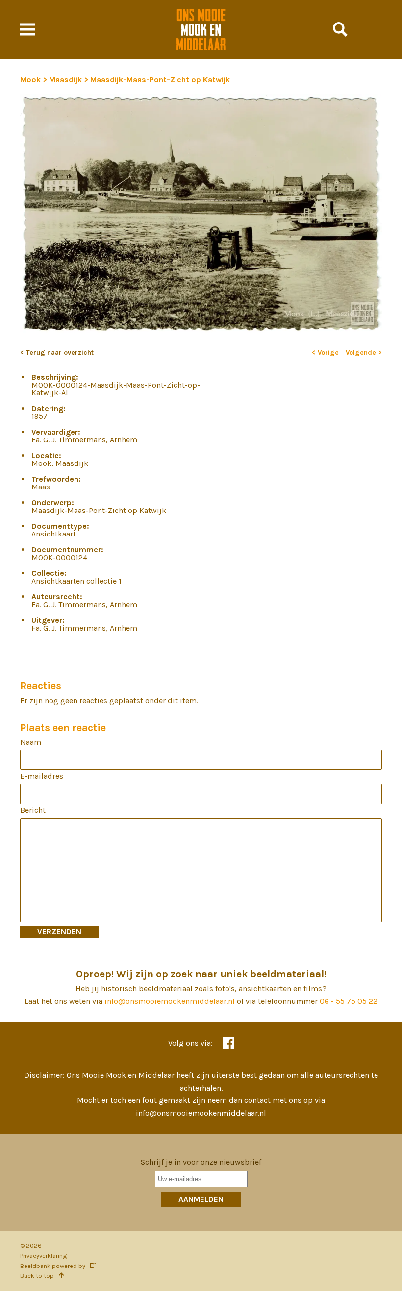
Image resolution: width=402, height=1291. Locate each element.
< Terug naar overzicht (57, 352)
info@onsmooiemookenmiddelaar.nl (169, 1001)
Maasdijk (66, 79)
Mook (31, 79)
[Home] (201, 29)
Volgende (362, 352)
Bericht (33, 810)
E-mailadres (41, 775)
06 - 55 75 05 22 (348, 1001)
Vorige (328, 352)
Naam (30, 742)
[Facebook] (228, 1043)
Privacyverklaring (43, 1255)
